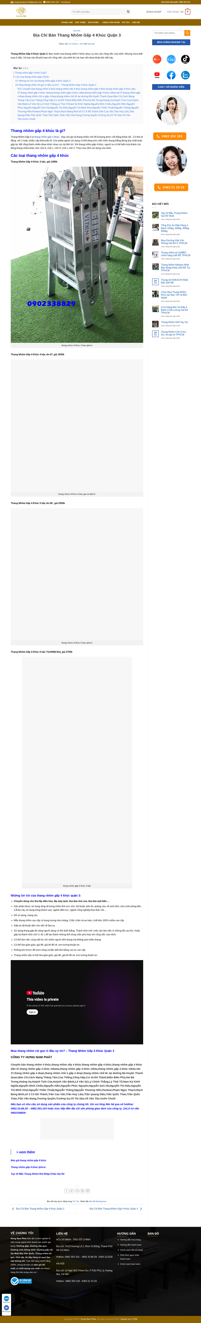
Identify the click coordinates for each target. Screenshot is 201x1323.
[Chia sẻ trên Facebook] (66, 1191)
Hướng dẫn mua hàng (130, 1239)
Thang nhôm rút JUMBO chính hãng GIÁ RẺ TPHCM (175, 254)
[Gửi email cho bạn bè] (77, 1191)
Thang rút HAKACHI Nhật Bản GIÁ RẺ (174, 281)
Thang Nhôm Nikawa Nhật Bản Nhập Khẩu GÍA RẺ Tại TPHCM (175, 268)
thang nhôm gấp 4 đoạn (46, 137)
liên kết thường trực (97, 1201)
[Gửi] (128, 11)
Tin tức (126, 22)
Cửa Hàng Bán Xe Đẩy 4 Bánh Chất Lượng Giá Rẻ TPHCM (174, 310)
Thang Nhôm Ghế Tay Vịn (174, 322)
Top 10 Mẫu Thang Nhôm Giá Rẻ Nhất (174, 214)
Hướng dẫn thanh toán (130, 1245)
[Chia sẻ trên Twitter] (71, 1191)
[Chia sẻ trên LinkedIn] (87, 1191)
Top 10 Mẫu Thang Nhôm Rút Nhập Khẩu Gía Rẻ (37, 1174)
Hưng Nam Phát (88, 1319)
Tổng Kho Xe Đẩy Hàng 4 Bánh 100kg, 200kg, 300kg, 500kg (175, 228)
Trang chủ (67, 22)
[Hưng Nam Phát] (38, 11)
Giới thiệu (80, 22)
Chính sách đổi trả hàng (131, 1250)
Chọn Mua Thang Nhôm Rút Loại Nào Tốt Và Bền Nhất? (174, 295)
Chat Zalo (6, 1302)
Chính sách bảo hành (130, 1264)
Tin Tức (77, 31)
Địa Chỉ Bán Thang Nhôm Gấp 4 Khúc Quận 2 (39, 1209)
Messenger (6, 1311)
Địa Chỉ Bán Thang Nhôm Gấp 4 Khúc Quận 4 (114, 1209)
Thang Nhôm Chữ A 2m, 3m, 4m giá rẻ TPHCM (173, 333)
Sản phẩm (93, 22)
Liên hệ (136, 22)
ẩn (26, 68)
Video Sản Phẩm (111, 22)
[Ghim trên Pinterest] (82, 1191)
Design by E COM (129, 1319)
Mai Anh (91, 44)
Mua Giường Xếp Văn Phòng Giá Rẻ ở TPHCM (174, 241)
